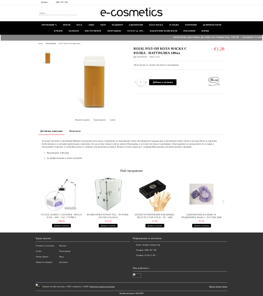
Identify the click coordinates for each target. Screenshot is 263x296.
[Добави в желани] (139, 74)
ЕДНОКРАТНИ (136, 25)
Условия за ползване (45, 246)
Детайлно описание (51, 131)
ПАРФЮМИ (191, 25)
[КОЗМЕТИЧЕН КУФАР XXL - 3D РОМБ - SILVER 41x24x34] (108, 194)
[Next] (223, 201)
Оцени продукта (100, 120)
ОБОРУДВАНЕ (114, 31)
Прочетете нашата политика (102, 287)
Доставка (63, 262)
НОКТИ (67, 25)
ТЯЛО (103, 25)
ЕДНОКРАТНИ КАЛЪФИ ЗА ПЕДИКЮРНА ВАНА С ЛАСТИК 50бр (201, 216)
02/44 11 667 (150, 255)
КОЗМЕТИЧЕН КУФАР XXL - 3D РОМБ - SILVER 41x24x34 (108, 216)
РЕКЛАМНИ (189, 31)
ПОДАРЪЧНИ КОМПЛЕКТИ (163, 31)
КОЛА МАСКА (156, 25)
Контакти (75, 131)
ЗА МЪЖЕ (174, 25)
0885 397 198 (62, 2)
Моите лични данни (218, 287)
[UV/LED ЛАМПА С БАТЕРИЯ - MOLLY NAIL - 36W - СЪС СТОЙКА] (61, 194)
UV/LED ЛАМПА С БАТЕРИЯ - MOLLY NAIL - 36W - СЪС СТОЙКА (61, 216)
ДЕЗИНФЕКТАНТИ (212, 25)
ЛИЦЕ (91, 25)
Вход (61, 257)
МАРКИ (205, 31)
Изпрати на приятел (82, 120)
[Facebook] (223, 2)
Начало (40, 43)
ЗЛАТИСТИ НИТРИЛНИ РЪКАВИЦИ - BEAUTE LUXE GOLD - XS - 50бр (155, 216)
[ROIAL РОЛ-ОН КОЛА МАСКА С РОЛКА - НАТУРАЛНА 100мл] (94, 113)
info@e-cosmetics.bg (151, 245)
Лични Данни (42, 257)
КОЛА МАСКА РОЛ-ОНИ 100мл (69, 43)
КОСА (79, 25)
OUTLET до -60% (135, 31)
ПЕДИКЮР (117, 25)
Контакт (62, 246)
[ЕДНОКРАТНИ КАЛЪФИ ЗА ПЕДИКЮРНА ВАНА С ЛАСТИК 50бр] (201, 194)
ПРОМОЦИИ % (49, 25)
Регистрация (64, 251)
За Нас (39, 251)
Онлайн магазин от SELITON (131, 293)
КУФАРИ (58, 31)
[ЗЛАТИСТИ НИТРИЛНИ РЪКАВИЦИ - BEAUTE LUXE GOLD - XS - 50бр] (155, 194)
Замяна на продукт (44, 262)
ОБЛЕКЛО (74, 31)
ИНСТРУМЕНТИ (93, 31)
